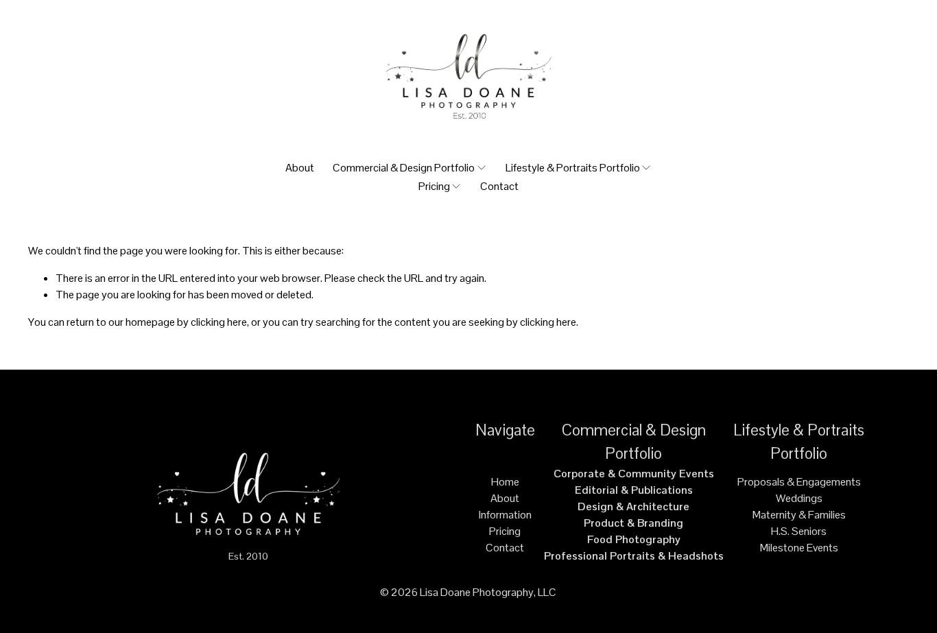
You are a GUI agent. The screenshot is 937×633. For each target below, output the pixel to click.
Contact (499, 186)
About (299, 167)
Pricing (505, 531)
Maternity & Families (799, 514)
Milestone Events (799, 547)
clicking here (219, 322)
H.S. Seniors (799, 531)
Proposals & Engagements (799, 482)
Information (505, 514)
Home (505, 482)
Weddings (799, 498)
